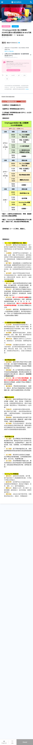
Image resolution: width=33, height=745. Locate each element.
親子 (19, 75)
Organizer (4, 743)
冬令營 (13, 75)
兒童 (7, 79)
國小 (7, 75)
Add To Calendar (9, 51)
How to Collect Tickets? (13, 70)
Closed (25, 742)
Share (28, 5)
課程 (25, 75)
